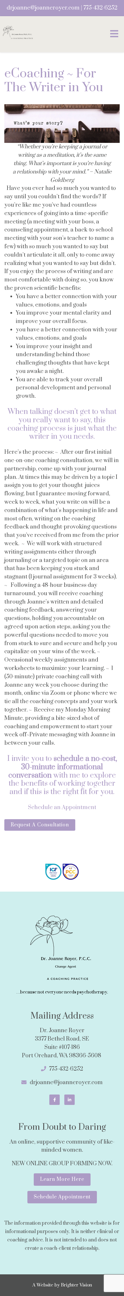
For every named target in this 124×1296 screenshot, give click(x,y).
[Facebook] (54, 1100)
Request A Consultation (40, 825)
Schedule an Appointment (62, 807)
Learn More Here (62, 1179)
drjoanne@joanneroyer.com (43, 8)
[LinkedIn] (69, 1100)
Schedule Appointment (62, 1197)
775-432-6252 (100, 8)
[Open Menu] (114, 34)
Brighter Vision (76, 1285)
